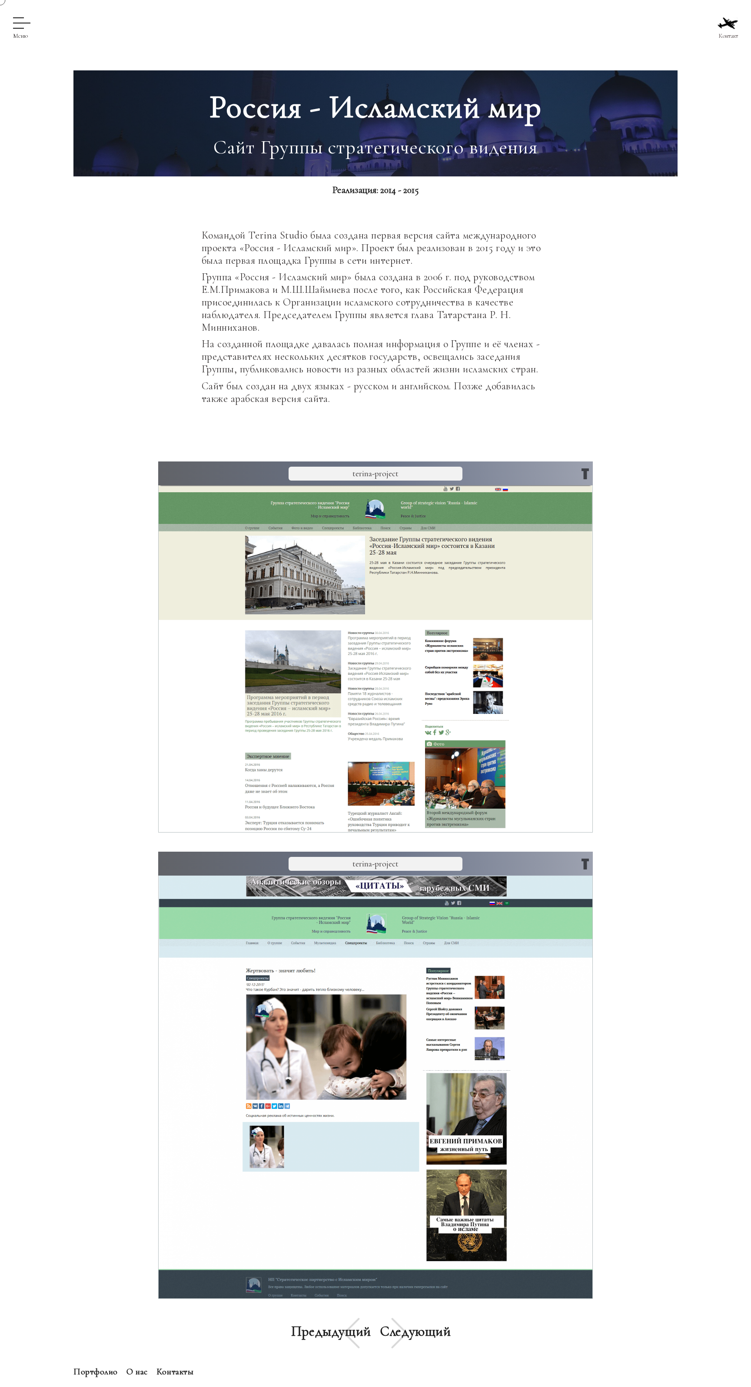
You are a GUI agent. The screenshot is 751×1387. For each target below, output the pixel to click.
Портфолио (95, 1372)
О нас (137, 1372)
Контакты (174, 1372)
